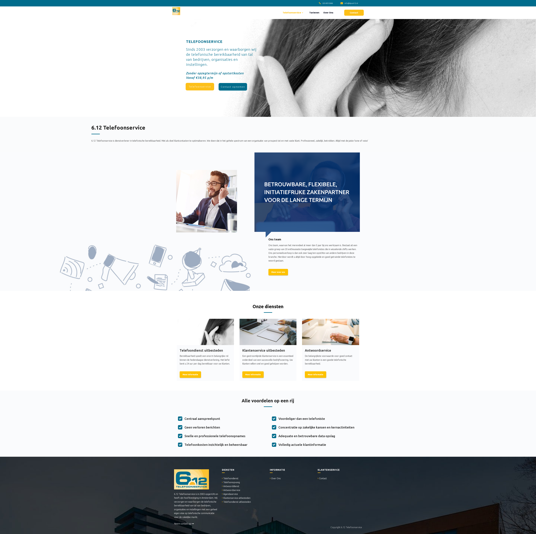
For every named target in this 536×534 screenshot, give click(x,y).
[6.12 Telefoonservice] (176, 10)
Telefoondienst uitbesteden (237, 502)
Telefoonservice (291, 12)
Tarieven (314, 12)
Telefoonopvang (231, 482)
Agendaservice (230, 494)
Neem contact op (183, 523)
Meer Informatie (190, 374)
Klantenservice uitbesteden (236, 498)
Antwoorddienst (231, 486)
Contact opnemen (233, 87)
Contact (323, 478)
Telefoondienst (230, 478)
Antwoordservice (231, 490)
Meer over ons (278, 272)
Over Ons (328, 12)
